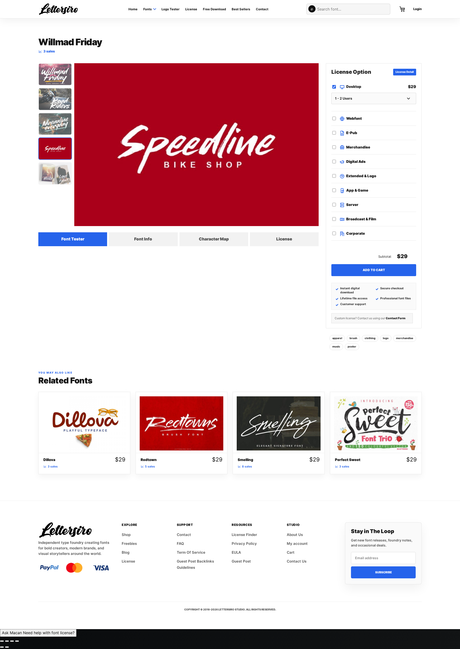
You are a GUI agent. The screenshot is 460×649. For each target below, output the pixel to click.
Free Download (214, 9)
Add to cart (374, 270)
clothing (370, 338)
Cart (290, 552)
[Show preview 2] (55, 99)
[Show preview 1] (55, 74)
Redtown (149, 459)
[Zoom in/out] (2, 641)
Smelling (245, 459)
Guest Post (241, 561)
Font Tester (72, 239)
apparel (337, 338)
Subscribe (383, 572)
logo (386, 338)
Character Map (214, 239)
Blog (125, 552)
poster (352, 346)
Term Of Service (191, 552)
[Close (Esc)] (17, 641)
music (336, 346)
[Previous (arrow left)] (2, 647)
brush (353, 338)
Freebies (129, 543)
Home (133, 9)
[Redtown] (181, 422)
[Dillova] (84, 422)
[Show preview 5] (55, 173)
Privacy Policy (244, 543)
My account (297, 543)
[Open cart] (402, 9)
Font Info (143, 239)
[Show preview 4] (55, 148)
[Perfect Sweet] (376, 422)
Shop (126, 534)
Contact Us (296, 561)
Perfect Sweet (347, 459)
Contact (262, 9)
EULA (236, 552)
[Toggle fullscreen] (7, 641)
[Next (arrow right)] (7, 647)
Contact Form (395, 318)
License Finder (244, 534)
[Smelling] (278, 422)
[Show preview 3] (55, 124)
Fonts (147, 9)
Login (417, 9)
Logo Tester (170, 9)
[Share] (12, 641)
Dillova (49, 459)
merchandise (404, 338)
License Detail (405, 72)
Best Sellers (241, 9)
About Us (295, 534)
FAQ (180, 543)
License (191, 9)
